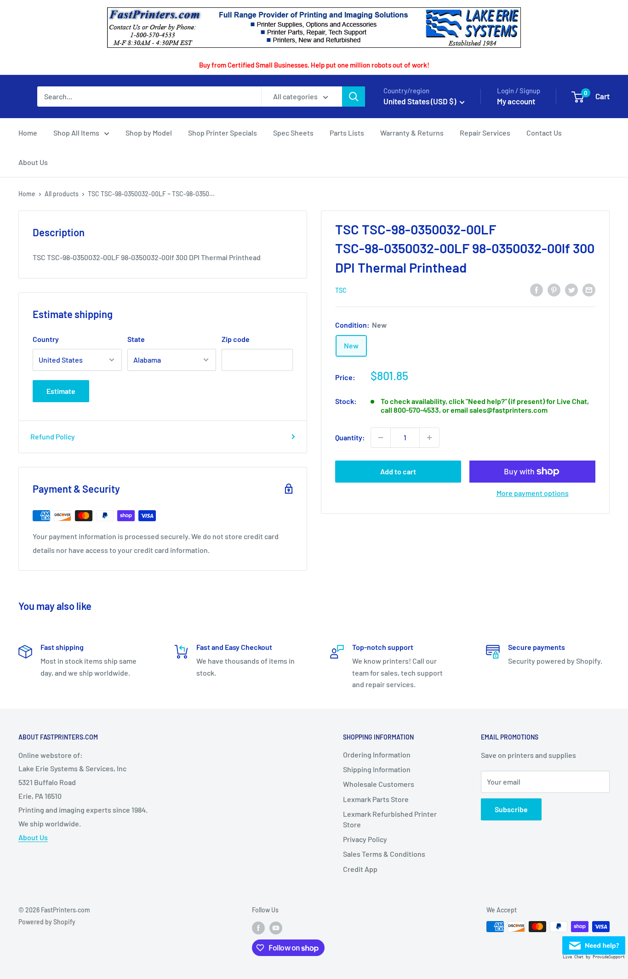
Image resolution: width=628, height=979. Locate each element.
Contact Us (544, 132)
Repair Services (485, 132)
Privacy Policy (365, 839)
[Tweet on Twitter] (571, 290)
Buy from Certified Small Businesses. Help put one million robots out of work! (314, 65)
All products (62, 194)
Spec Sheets (293, 132)
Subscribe (511, 809)
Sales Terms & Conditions (384, 853)
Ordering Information (377, 754)
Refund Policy (52, 436)
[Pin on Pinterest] (554, 290)
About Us (33, 162)
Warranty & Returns (412, 132)
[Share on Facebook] (536, 290)
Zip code (236, 339)
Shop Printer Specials (222, 132)
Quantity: (350, 437)
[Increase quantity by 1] (429, 437)
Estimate (60, 391)
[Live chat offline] (593, 943)
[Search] (353, 96)
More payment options (533, 493)
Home (27, 132)
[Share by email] (588, 290)
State (136, 339)
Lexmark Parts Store (376, 799)
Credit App (360, 869)
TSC (341, 290)
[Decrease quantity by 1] (380, 437)
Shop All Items (76, 132)
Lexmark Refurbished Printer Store (390, 818)
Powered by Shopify (46, 922)
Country (46, 339)
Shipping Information (377, 769)
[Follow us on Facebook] (258, 927)
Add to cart (398, 471)
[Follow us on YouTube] (275, 927)
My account (516, 101)
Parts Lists (347, 132)
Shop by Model (149, 132)
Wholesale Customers (378, 784)
